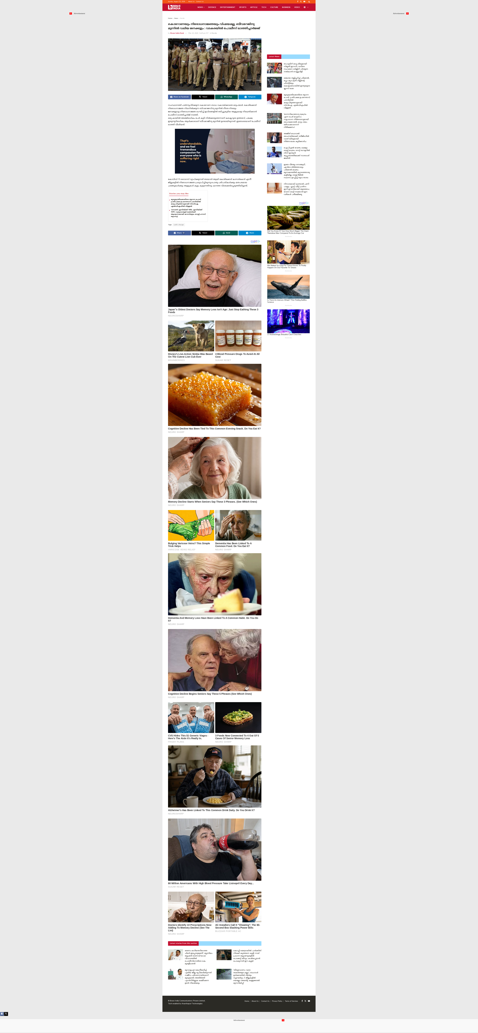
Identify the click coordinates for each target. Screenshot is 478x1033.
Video (297, 7)
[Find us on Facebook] (302, 1001)
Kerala (182, 18)
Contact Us (200, 2)
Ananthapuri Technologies (192, 1004)
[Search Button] (309, 2)
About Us (191, 2)
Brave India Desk (177, 33)
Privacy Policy (277, 1001)
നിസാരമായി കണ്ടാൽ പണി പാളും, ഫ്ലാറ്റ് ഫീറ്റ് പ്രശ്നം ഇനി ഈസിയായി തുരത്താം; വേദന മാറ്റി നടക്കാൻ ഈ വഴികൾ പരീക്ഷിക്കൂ (297, 189)
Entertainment (227, 7)
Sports (242, 7)
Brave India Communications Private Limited (187, 1001)
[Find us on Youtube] (309, 1001)
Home (170, 18)
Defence (212, 7)
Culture (274, 7)
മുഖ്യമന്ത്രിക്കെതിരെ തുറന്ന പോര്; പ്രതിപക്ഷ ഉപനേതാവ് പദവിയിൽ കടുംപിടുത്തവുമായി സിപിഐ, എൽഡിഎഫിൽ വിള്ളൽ (186, 203)
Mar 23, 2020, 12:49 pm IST (198, 33)
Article (253, 7)
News (200, 7)
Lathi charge (179, 225)
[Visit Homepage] (174, 7)
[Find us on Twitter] (305, 1001)
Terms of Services (291, 1001)
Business (286, 7)
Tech (263, 7)
